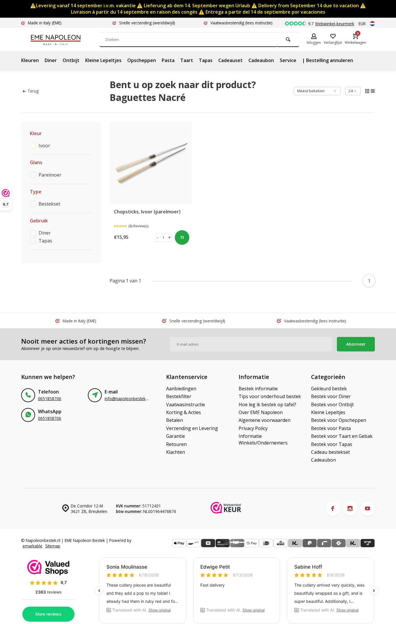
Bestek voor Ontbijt (332, 404)
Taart (186, 60)
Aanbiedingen (181, 388)
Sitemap (52, 546)
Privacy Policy (253, 428)
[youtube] (367, 508)
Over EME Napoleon (261, 412)
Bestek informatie (258, 388)
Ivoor (44, 145)
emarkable (32, 546)
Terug (33, 91)
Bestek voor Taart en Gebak (342, 436)
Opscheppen (141, 60)
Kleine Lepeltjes (103, 60)
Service (288, 60)
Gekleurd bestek (329, 388)
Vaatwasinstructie (185, 404)
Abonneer (356, 344)
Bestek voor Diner (331, 396)
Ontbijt (71, 60)
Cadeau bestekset (330, 452)
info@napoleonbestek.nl (127, 398)
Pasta (168, 60)
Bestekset (49, 204)
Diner (51, 60)
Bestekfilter (178, 396)
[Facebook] (333, 508)
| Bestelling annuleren (327, 60)
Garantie (175, 436)
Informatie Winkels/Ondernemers (263, 439)
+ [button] (169, 237)
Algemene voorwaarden (264, 420)
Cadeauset (230, 60)
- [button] (157, 237)
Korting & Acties (183, 412)
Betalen (174, 420)
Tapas (205, 60)
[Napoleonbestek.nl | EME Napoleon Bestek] (64, 39)
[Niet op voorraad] (182, 237)
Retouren (176, 444)
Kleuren (30, 60)
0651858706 (49, 398)
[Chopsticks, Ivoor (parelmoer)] (151, 162)
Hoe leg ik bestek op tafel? (267, 404)
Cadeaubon (261, 60)
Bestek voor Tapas (331, 444)
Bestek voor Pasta (331, 428)
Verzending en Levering (192, 428)
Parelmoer (50, 175)
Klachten (175, 452)
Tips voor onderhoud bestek (270, 396)
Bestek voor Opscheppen (338, 420)
